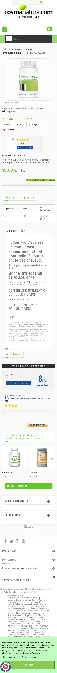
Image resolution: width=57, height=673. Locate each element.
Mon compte (9, 559)
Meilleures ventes (16, 501)
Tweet (8, 124)
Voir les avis (24, 147)
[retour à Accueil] (5, 49)
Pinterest (9, 129)
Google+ (35, 124)
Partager (21, 124)
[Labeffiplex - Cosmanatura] (28, 11)
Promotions (12, 515)
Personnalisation (29, 657)
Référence (6, 155)
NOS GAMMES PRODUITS (24, 49)
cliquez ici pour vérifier (27, 591)
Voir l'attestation (18, 383)
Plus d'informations (12, 657)
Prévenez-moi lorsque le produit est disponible (22, 108)
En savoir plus (16, 230)
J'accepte (28, 665)
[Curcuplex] (14, 457)
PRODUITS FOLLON (12, 52)
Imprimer (11, 111)
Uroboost (35, 472)
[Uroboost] (42, 457)
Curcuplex (7, 472)
